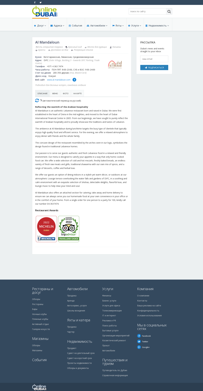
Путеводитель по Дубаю (114, 370)
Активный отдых (40, 324)
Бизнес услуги (109, 300)
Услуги (135, 25)
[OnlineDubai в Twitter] (41, 2)
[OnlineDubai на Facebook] (34, 2)
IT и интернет (109, 315)
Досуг (40, 25)
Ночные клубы (39, 314)
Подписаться (156, 67)
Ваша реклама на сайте (149, 305)
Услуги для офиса (111, 305)
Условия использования (149, 315)
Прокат (106, 345)
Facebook (146, 336)
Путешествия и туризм (115, 361)
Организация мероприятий (115, 335)
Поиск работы (109, 325)
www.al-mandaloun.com (58, 79)
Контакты (142, 300)
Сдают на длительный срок (81, 353)
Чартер (70, 331)
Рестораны (37, 304)
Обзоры (36, 299)
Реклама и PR (109, 320)
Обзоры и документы (78, 368)
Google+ (146, 347)
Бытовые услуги (110, 330)
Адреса (58, 25)
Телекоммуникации (112, 310)
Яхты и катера (78, 319)
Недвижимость (158, 25)
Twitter (145, 341)
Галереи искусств (41, 329)
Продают (71, 348)
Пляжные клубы (40, 319)
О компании (143, 295)
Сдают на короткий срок (79, 358)
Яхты (118, 25)
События (77, 25)
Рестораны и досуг (42, 290)
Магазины (40, 338)
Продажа (71, 295)
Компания (145, 288)
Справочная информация (115, 375)
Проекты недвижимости (79, 363)
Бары (34, 309)
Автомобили (97, 25)
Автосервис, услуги (77, 305)
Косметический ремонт (114, 340)
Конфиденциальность (148, 310)
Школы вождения (76, 310)
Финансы (106, 295)
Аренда (70, 300)
